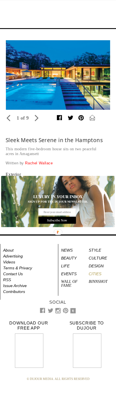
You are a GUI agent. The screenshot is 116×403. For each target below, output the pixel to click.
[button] (58, 196)
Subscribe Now (57, 220)
